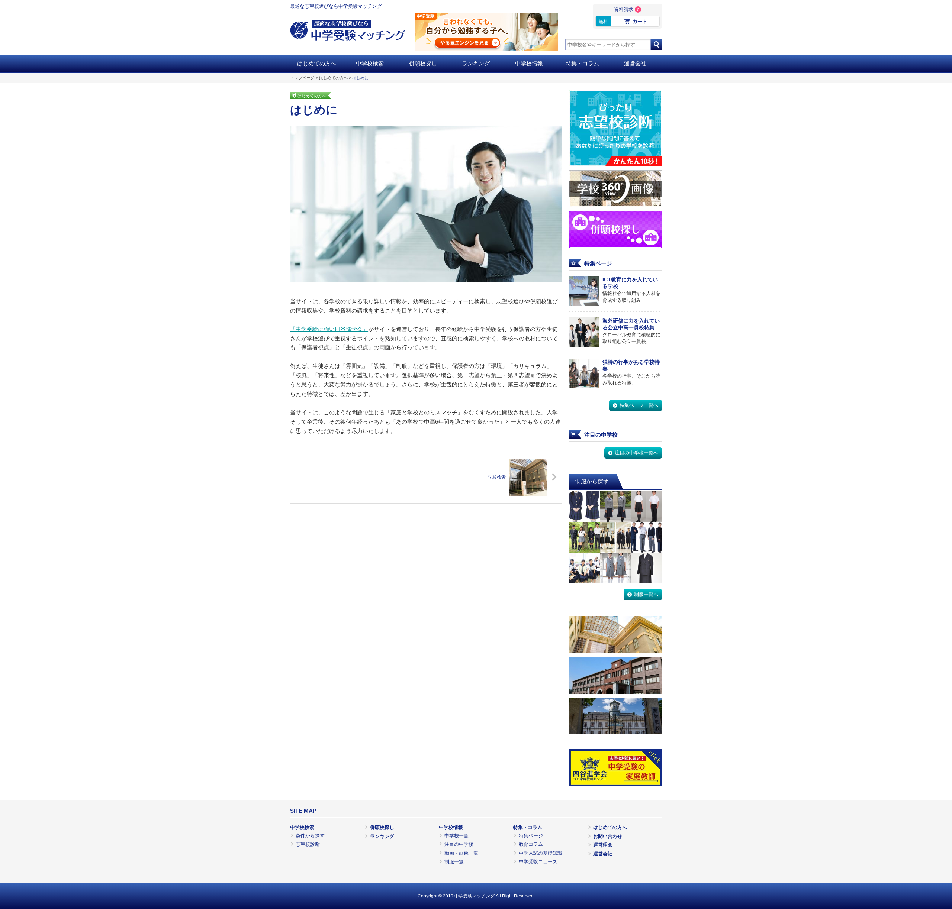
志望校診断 (308, 844)
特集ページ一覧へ (639, 405)
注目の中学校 (458, 844)
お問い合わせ (607, 836)
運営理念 (602, 844)
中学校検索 (370, 64)
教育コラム (531, 844)
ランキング (476, 64)
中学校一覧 (456, 835)
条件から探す (310, 835)
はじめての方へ (316, 64)
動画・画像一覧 (461, 853)
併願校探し (423, 64)
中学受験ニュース (538, 861)
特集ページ (531, 835)
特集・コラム (582, 64)
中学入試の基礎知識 (540, 853)
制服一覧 (454, 861)
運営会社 (635, 64)
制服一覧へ (646, 594)
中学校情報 (529, 64)
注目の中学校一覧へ (636, 453)
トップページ (302, 77)
